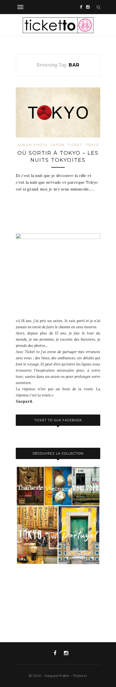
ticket (75, 145)
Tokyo (92, 145)
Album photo (32, 145)
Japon (57, 145)
